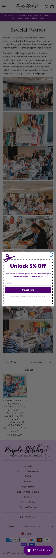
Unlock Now (28, 289)
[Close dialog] (51, 255)
